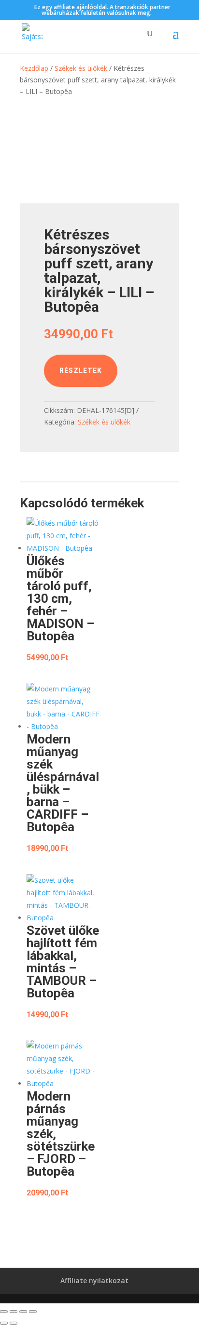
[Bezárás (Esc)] (33, 1311)
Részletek (80, 370)
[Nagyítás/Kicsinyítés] (4, 1311)
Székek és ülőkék (81, 68)
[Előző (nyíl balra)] (4, 1323)
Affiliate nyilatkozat (94, 1280)
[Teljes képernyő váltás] (13, 1311)
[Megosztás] (23, 1311)
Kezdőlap (34, 68)
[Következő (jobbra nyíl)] (13, 1323)
